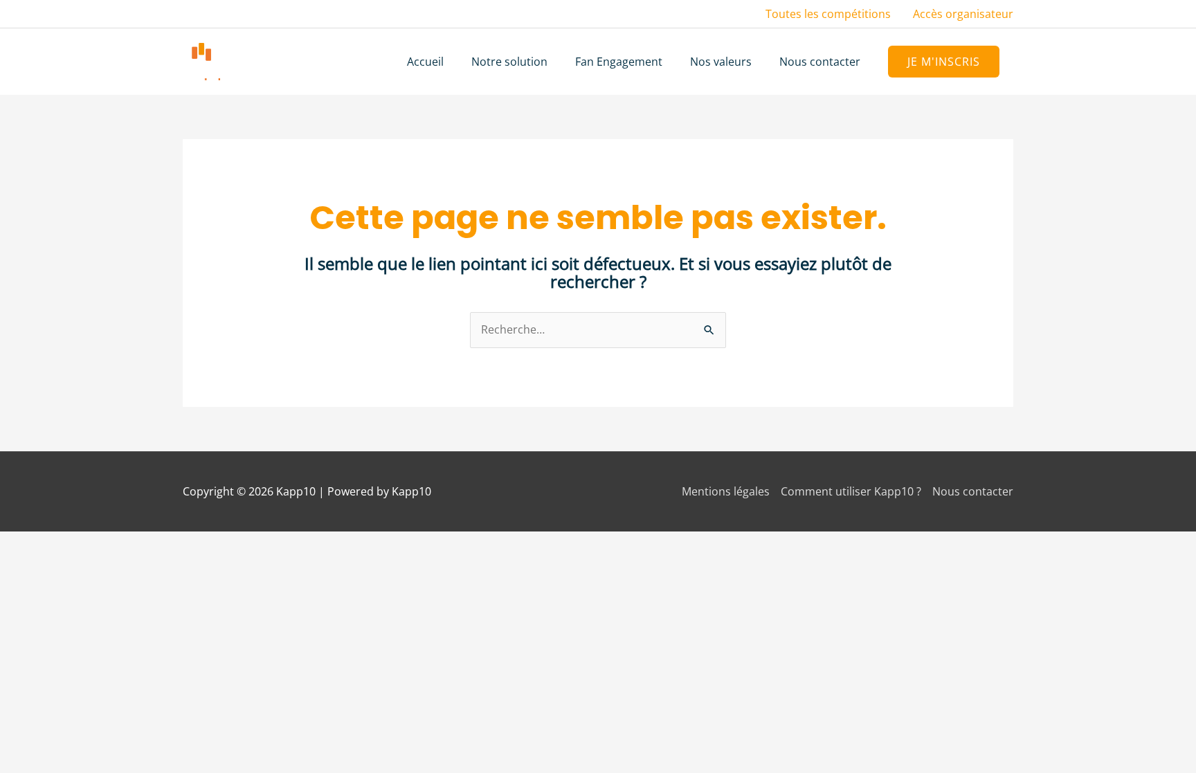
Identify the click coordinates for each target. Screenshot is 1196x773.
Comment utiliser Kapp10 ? (851, 491)
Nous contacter (972, 491)
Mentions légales (726, 491)
